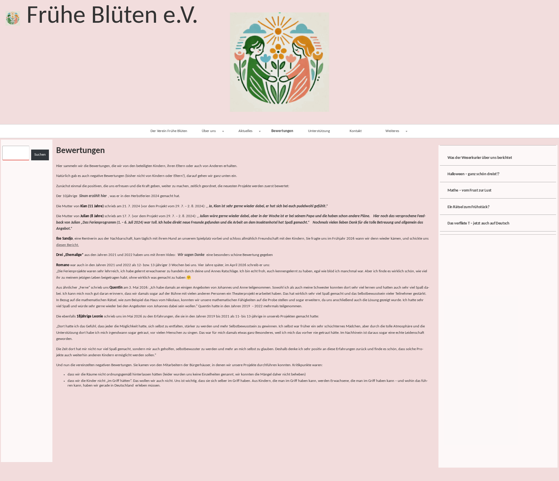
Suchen (40, 155)
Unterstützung (319, 131)
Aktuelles (245, 131)
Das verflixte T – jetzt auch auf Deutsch (478, 223)
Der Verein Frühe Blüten (169, 131)
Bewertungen (282, 131)
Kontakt (356, 131)
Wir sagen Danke (191, 255)
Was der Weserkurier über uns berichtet (479, 158)
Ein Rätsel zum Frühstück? (468, 207)
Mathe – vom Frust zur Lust (469, 190)
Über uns (209, 131)
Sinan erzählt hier (93, 196)
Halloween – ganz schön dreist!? (473, 174)
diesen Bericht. (67, 245)
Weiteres (392, 131)
